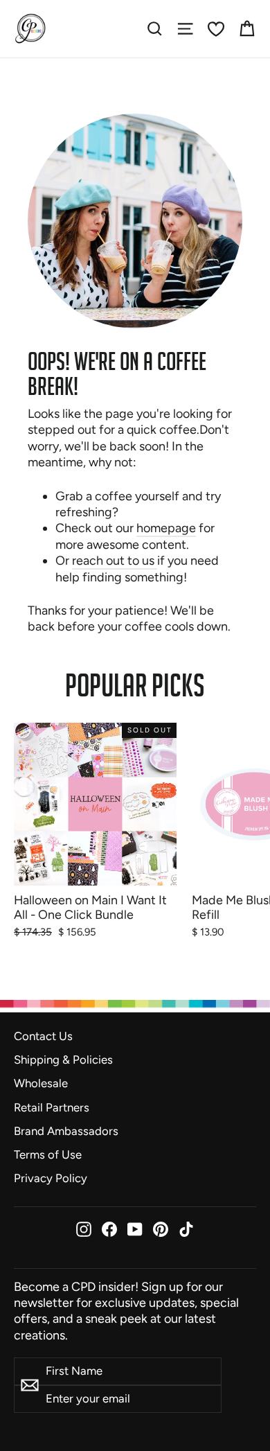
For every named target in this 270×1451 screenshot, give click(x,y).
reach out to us (114, 560)
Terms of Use (48, 1154)
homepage (166, 528)
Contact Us (43, 1036)
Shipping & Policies (63, 1059)
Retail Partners (51, 1107)
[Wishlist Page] (216, 29)
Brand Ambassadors (66, 1131)
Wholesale (41, 1083)
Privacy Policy (50, 1178)
